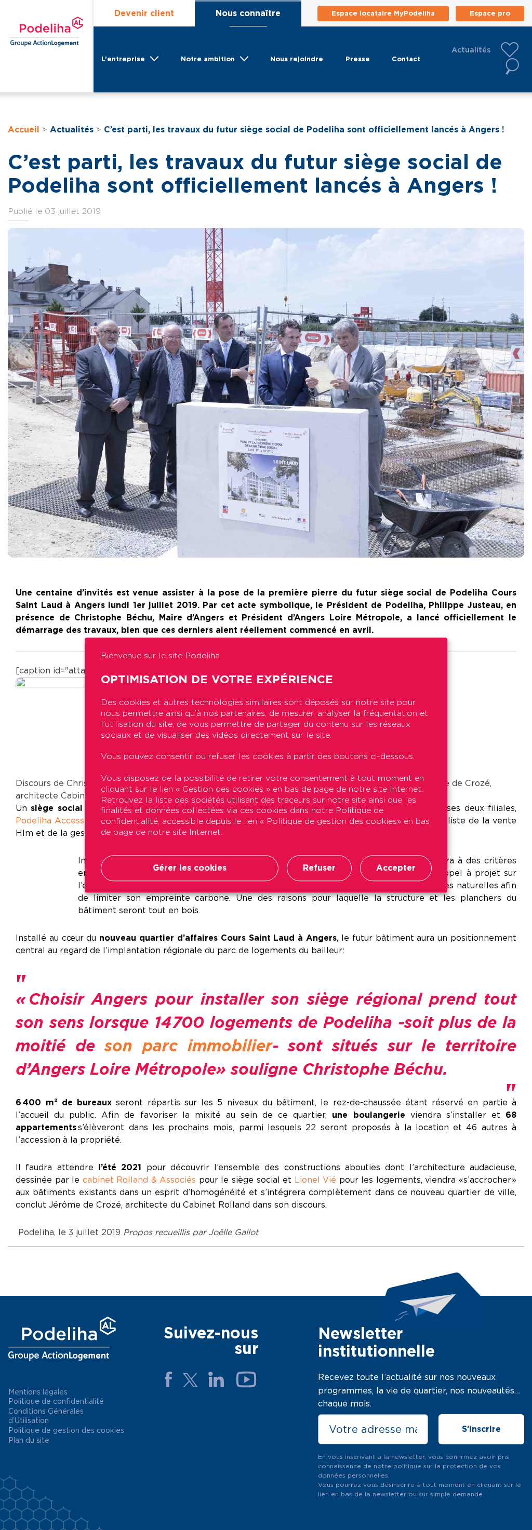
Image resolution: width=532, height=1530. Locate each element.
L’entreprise (123, 59)
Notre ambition (208, 59)
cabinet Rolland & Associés (139, 1180)
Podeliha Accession (56, 820)
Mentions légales (38, 1392)
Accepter (396, 868)
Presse (357, 59)
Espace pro (490, 13)
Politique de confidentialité (56, 1401)
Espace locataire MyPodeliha (383, 13)
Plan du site (28, 1440)
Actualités (470, 50)
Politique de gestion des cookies (66, 1430)
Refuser (319, 868)
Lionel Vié (316, 1180)
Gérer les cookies (190, 868)
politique (407, 1466)
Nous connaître (248, 13)
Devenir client (144, 13)
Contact (406, 59)
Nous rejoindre (296, 59)
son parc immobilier (188, 1045)
